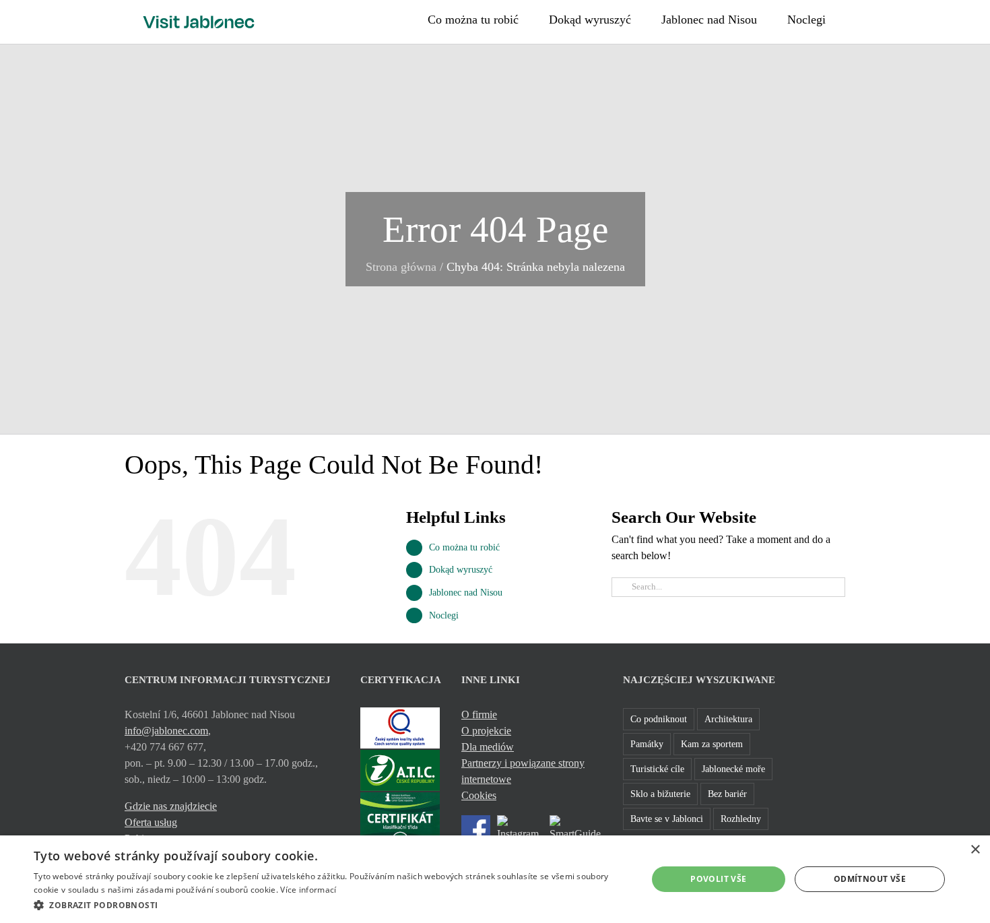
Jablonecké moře (733, 768)
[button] (860, 18)
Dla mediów (487, 747)
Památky (646, 743)
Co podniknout (658, 718)
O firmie (479, 714)
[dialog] (495, 879)
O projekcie (486, 730)
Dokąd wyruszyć (460, 570)
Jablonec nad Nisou (465, 592)
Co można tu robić (464, 547)
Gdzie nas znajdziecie (171, 806)
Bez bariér (727, 793)
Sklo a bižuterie (660, 793)
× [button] (975, 850)
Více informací (308, 889)
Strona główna (401, 267)
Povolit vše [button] (718, 879)
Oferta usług (151, 822)
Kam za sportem (712, 743)
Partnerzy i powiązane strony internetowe (523, 771)
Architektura (728, 718)
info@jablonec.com (166, 730)
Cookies (478, 795)
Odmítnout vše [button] (870, 879)
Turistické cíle (657, 768)
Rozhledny (741, 818)
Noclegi (444, 615)
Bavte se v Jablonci (666, 818)
